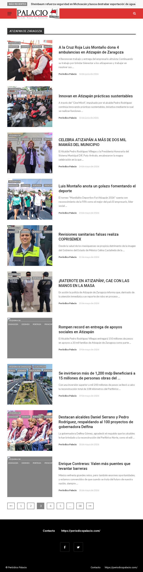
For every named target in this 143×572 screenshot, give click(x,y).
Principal (49, 232)
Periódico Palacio (68, 74)
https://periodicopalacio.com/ (80, 530)
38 (80, 505)
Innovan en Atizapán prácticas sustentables (96, 96)
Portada (37, 46)
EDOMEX (25, 46)
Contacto (49, 530)
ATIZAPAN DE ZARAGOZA (20, 367)
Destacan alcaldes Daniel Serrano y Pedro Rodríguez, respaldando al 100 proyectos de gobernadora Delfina (96, 422)
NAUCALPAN (35, 370)
